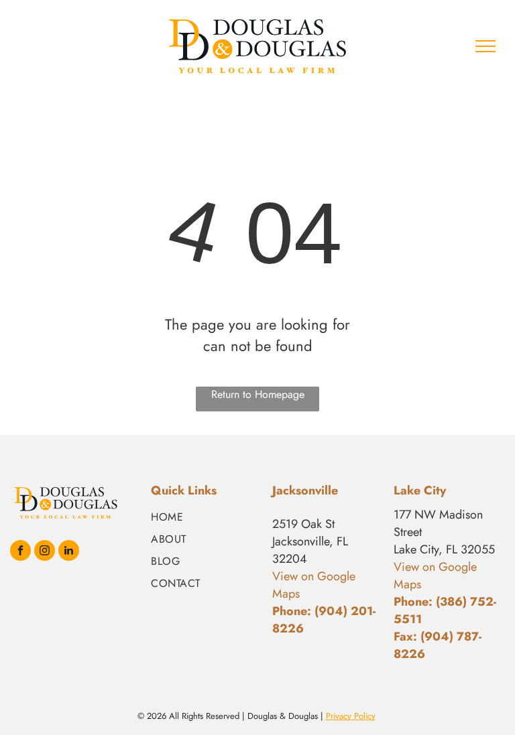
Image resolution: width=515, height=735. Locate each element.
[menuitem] (206, 517)
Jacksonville (305, 490)
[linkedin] (68, 552)
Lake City (420, 490)
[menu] (485, 46)
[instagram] (44, 552)
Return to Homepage (257, 394)
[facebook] (20, 552)
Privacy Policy (351, 716)
